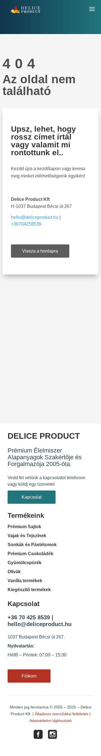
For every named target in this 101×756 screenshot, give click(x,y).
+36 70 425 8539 (29, 617)
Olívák (14, 571)
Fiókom (29, 676)
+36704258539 (26, 224)
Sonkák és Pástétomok (32, 544)
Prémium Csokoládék (30, 553)
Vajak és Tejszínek (27, 535)
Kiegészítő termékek (29, 589)
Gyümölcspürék (25, 562)
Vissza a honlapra (40, 251)
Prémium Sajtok (24, 526)
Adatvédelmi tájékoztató (50, 720)
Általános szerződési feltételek (61, 714)
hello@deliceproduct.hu (34, 217)
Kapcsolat (32, 497)
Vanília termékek (25, 580)
